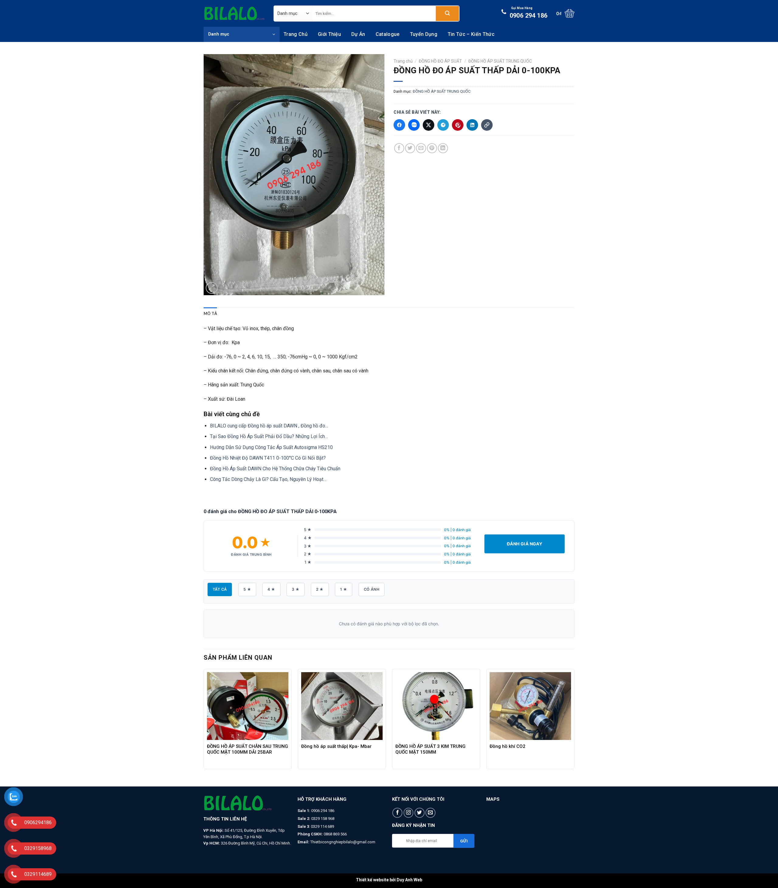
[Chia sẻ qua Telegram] (443, 125)
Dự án (358, 34)
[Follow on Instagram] (409, 813)
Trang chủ (296, 34)
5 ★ (247, 589)
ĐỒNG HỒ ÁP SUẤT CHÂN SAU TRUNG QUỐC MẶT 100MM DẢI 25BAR (247, 749)
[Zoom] (212, 288)
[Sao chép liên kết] (487, 125)
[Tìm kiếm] (447, 13)
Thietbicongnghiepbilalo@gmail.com (342, 842)
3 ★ (295, 589)
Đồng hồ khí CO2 (507, 746)
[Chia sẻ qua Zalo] (414, 125)
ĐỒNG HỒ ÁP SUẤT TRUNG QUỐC (500, 61)
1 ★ (343, 589)
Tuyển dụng (423, 34)
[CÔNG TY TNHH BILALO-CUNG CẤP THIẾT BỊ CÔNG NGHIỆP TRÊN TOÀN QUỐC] (234, 13)
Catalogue (388, 34)
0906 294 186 (529, 12)
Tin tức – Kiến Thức (471, 34)
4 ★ (271, 589)
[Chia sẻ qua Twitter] (428, 125)
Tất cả (220, 589)
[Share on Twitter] (410, 148)
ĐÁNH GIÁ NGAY (524, 543)
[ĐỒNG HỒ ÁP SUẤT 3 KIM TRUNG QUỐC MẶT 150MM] (436, 706)
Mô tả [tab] (210, 313)
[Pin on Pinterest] (432, 148)
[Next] (574, 727)
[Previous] (203, 727)
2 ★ (320, 589)
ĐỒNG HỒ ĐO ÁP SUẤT (440, 61)
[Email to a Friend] (421, 148)
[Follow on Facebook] (397, 813)
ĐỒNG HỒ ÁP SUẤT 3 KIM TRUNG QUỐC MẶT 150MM (430, 749)
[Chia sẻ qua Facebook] (399, 125)
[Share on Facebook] (399, 148)
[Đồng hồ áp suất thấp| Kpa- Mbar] (342, 706)
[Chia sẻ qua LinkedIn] (472, 125)
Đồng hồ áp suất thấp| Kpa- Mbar (336, 746)
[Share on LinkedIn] (443, 148)
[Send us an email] (430, 813)
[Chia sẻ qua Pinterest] (457, 125)
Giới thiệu (329, 34)
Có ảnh (371, 589)
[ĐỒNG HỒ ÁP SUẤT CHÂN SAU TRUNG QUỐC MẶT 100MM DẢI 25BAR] (247, 706)
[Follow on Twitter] (420, 813)
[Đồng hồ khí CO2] (530, 706)
